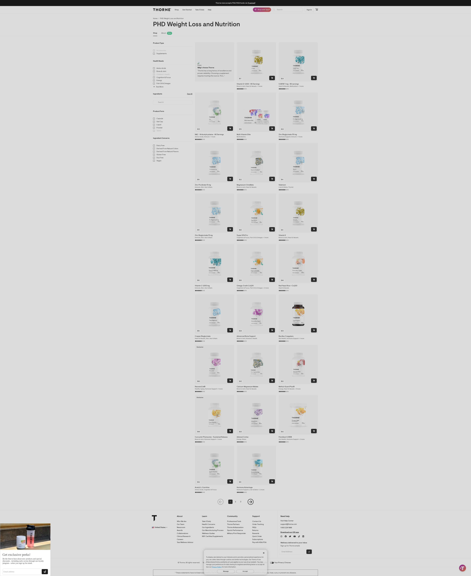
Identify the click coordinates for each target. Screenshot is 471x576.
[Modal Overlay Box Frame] (25, 549)
